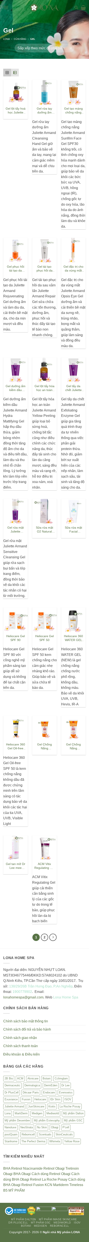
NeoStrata (26, 1127)
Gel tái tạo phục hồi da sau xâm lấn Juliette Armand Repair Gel (44, 269)
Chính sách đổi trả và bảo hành (27, 1029)
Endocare (49, 1092)
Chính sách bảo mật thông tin (25, 1021)
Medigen (37, 1113)
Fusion (26, 1099)
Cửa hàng (20, 39)
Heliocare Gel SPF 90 (15, 638)
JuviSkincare (36, 1106)
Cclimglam (61, 1078)
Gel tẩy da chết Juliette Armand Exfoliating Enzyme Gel (73, 388)
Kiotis (52, 1106)
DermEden (50, 1085)
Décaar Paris (31, 1092)
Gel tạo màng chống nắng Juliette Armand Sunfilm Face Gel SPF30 (73, 111)
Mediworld (52, 1113)
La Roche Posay (70, 1106)
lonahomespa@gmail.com (23, 997)
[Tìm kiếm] (76, 7)
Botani (47, 1078)
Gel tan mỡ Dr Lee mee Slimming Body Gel (15, 866)
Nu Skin (42, 1127)
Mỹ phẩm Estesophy (47, 1120)
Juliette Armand (14, 1106)
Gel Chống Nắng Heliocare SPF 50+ (44, 746)
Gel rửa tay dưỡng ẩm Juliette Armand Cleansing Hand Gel (44, 111)
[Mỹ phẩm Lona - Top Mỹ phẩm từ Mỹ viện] (44, 7)
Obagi (54, 1127)
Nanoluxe (10, 1127)
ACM (20, 1078)
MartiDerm (21, 1113)
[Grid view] (7, 72)
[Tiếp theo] (53, 937)
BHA (6, 1168)
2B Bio (9, 1078)
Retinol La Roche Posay (48, 1179)
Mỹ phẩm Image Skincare (58, 1219)
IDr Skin (55, 1099)
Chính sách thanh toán (20, 1046)
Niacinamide (33, 1168)
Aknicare (32, 1078)
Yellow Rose (71, 1141)
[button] (5, 7)
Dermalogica (32, 1085)
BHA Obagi (22, 1174)
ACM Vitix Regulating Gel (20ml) (44, 866)
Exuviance (11, 1099)
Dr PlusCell (12, 1092)
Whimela (54, 1141)
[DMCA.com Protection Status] (31, 1211)
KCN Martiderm (56, 1185)
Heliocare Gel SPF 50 (44, 638)
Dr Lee (65, 1085)
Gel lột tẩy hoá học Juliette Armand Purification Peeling (15, 111)
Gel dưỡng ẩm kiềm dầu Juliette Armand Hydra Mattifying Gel (15, 388)
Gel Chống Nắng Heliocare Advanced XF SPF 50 (73, 746)
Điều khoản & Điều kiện (21, 1054)
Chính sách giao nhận (20, 1038)
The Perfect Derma (33, 1141)
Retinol (16, 1168)
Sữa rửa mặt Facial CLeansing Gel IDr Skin (73, 530)
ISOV (67, 1099)
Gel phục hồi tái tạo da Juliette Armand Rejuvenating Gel (15, 269)
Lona (6, 39)
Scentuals (45, 1134)
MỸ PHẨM (16, 1190)
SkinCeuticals (64, 1134)
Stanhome (11, 1141)
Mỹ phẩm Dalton (73, 1113)
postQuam (11, 1134)
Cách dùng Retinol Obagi (51, 1174)
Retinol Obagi (54, 1168)
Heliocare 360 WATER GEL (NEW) (73, 638)
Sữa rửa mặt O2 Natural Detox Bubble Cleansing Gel (44, 530)
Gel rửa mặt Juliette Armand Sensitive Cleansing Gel (15, 530)
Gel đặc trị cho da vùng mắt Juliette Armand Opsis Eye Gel (73, 269)
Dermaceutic (12, 1085)
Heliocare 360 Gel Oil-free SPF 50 (15, 746)
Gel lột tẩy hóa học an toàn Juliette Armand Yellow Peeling (44, 388)
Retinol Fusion (32, 1185)
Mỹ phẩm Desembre (17, 1120)
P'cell (65, 1127)
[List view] (15, 72)
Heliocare (40, 1099)
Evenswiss (66, 1092)
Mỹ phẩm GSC (73, 1120)
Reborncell (28, 1134)
